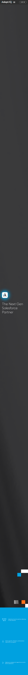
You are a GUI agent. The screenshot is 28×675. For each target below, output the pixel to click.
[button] (14, 2)
